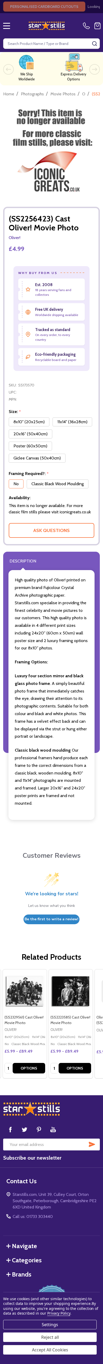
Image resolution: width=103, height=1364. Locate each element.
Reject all (50, 1337)
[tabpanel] (25, 1023)
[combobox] (51, 43)
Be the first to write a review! (51, 919)
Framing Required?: (29, 473)
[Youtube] (53, 1129)
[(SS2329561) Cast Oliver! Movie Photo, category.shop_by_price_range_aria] (24, 991)
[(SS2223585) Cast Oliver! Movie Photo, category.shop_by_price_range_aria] (70, 991)
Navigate (24, 1246)
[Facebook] (10, 1129)
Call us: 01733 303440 (33, 1216)
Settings (50, 1324)
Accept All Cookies (50, 1350)
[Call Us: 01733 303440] (87, 25)
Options (29, 1068)
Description (23, 561)
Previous (8, 69)
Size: (15, 411)
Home (8, 93)
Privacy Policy (58, 1313)
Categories (27, 1260)
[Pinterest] (39, 1129)
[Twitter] (24, 1129)
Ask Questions (51, 530)
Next (94, 69)
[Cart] (97, 25)
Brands (21, 1274)
